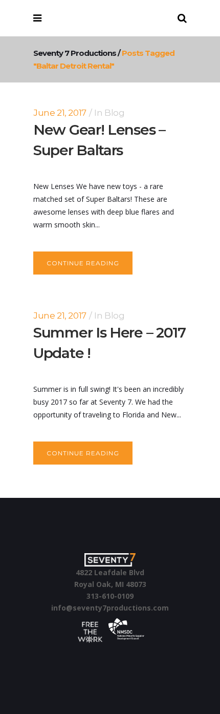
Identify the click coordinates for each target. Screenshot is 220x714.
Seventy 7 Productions (74, 53)
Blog (114, 113)
